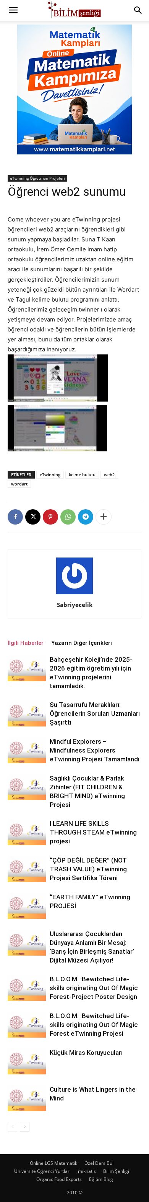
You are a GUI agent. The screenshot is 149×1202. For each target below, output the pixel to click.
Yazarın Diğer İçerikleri (81, 643)
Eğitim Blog (101, 1179)
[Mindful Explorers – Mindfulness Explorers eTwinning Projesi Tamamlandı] (27, 750)
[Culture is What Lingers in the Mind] (27, 1098)
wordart (19, 484)
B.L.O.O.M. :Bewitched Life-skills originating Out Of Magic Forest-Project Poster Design (94, 987)
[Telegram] (85, 517)
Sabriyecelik (74, 604)
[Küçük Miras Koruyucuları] (27, 1061)
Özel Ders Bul (98, 1163)
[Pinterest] (50, 517)
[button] (13, 10)
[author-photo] (74, 594)
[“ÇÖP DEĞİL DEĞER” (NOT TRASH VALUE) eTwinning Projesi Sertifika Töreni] (27, 869)
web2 (109, 474)
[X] (32, 517)
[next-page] (24, 1126)
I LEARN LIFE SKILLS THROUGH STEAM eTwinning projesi (93, 832)
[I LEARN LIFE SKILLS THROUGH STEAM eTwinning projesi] (27, 832)
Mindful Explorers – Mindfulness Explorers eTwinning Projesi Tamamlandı (94, 750)
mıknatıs (87, 1171)
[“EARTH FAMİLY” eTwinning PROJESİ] (27, 906)
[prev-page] (12, 1126)
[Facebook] (15, 517)
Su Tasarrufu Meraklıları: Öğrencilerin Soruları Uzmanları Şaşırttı (95, 713)
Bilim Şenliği (116, 1171)
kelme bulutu (82, 474)
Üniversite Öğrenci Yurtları (42, 1171)
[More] (104, 517)
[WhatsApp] (68, 517)
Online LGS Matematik (53, 1163)
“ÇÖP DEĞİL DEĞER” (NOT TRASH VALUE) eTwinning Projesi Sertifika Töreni (88, 869)
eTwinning (50, 474)
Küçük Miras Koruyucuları (86, 1052)
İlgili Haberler (26, 643)
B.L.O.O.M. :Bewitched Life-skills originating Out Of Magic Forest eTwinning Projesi (94, 1024)
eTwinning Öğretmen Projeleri (37, 178)
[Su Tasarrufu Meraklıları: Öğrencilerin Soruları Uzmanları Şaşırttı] (27, 713)
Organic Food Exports (59, 1179)
